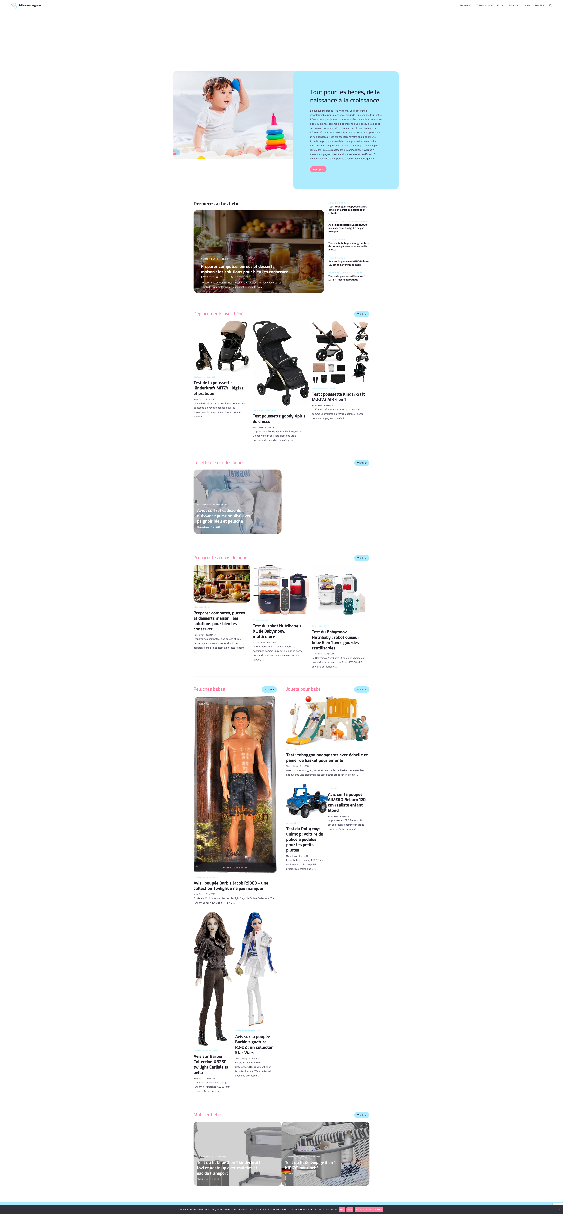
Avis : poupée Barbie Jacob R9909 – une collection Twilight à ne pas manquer (348, 228)
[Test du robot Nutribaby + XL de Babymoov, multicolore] (281, 589)
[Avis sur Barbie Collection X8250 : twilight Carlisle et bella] (214, 978)
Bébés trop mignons (30, 5)
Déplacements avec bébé (205, 377)
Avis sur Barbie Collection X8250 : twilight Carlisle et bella (211, 1064)
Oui (342, 1209)
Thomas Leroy (203, 527)
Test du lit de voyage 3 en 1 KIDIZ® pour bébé (310, 1165)
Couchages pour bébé (295, 1156)
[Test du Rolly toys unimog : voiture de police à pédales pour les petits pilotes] (307, 800)
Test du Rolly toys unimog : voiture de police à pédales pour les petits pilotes (348, 246)
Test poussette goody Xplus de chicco (279, 418)
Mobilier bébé (220, 1156)
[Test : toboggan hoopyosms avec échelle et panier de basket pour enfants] (327, 720)
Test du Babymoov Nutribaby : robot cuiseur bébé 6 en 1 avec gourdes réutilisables (335, 640)
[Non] (559, 1209)
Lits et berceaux (204, 1156)
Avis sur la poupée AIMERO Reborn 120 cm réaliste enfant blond (348, 263)
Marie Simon (208, 277)
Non (350, 1209)
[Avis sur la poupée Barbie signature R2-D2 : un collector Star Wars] (256, 968)
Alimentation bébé (214, 259)
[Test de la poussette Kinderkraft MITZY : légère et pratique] (222, 346)
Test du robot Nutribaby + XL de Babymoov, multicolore (277, 631)
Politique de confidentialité (369, 1209)
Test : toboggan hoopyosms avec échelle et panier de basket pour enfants (347, 210)
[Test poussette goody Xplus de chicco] (281, 363)
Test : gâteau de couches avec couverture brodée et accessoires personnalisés (316, 516)
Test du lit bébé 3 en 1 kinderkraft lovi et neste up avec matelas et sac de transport (228, 1168)
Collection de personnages (206, 877)
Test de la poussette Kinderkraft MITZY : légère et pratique (347, 278)
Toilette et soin (484, 5)
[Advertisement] (281, 43)
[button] (550, 5)
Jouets (526, 5)
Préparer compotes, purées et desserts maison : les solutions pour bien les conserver (244, 269)
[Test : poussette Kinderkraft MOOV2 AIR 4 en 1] (340, 352)
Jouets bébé (292, 749)
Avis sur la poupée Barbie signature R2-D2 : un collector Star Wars (254, 1044)
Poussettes (466, 5)
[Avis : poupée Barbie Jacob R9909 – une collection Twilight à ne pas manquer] (235, 784)
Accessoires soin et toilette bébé (212, 504)
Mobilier (539, 5)
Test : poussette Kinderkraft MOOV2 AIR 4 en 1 (338, 397)
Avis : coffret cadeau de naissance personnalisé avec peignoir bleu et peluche (224, 516)
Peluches (513, 5)
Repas (500, 5)
